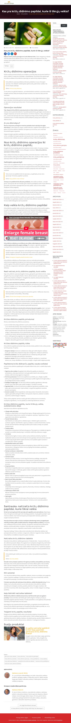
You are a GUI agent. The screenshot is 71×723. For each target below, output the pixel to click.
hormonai (62, 179)
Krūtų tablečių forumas (57, 166)
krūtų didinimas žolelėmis (11, 661)
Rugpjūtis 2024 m (57, 243)
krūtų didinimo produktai (10, 658)
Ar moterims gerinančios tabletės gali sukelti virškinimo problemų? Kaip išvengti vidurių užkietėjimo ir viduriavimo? (60, 41)
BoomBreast (55, 135)
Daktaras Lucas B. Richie (22, 47)
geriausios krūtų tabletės (10, 656)
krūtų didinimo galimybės (32, 656)
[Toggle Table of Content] (10, 66)
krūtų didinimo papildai (57, 161)
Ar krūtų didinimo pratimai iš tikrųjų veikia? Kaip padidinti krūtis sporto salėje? (60, 299)
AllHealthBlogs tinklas (50, 717)
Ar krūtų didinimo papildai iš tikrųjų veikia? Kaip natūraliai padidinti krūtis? (60, 262)
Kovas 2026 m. (56, 207)
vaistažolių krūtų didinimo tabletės (26, 661)
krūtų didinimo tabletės (57, 147)
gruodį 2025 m (56, 213)
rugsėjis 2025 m (56, 218)
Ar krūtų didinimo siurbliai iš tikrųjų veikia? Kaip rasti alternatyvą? (27, 708)
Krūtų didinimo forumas (57, 143)
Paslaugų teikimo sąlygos (22, 717)
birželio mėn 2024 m (57, 249)
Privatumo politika (36, 717)
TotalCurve (59, 192)
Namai (18, 14)
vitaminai (63, 192)
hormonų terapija (56, 179)
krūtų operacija (61, 168)
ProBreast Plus (55, 190)
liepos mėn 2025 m (57, 221)
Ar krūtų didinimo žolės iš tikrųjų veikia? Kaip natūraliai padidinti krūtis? (60, 282)
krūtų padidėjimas (35, 658)
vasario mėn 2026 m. (57, 210)
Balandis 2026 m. (57, 205)
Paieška (54, 23)
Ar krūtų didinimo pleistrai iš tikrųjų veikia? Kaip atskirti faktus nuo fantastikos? (60, 287)
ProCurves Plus (61, 190)
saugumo (54, 192)
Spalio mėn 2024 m (57, 238)
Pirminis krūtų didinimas (15, 88)
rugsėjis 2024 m (56, 241)
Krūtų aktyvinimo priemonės (58, 137)
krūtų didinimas (21, 656)
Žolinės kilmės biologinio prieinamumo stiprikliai (21, 296)
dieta (54, 172)
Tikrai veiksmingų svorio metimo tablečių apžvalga (60, 56)
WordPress (59, 720)
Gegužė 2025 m (56, 224)
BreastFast (55, 170)
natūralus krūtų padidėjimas (42, 661)
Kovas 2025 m (56, 230)
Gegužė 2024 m (56, 252)
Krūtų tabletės (24, 14)
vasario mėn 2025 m (57, 232)
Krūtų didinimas (56, 118)
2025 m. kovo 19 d (9, 47)
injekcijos (55, 181)
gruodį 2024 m (56, 235)
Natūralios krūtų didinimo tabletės (13, 663)
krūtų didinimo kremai (57, 141)
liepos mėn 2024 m (57, 246)
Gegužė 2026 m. (56, 202)
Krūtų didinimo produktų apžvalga (28, 720)
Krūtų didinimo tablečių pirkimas (58, 124)
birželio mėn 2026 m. (58, 199)
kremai (63, 170)
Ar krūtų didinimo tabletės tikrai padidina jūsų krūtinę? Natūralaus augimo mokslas (60, 309)
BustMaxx (59, 170)
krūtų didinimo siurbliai (57, 159)
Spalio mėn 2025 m (57, 216)
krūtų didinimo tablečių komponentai (59, 149)
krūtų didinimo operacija (23, 658)
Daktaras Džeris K (17, 690)
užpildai (57, 172)
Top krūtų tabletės (14, 558)
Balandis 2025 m (57, 227)
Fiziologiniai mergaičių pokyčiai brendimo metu (21, 257)
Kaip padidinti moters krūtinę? (17, 178)
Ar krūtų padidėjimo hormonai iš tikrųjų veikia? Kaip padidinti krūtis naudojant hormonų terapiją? (60, 272)
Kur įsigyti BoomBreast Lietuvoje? (28, 705)
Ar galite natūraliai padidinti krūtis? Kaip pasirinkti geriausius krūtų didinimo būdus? (37, 631)
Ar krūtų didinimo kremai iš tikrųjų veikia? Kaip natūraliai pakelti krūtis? (60, 304)
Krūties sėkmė (55, 168)
